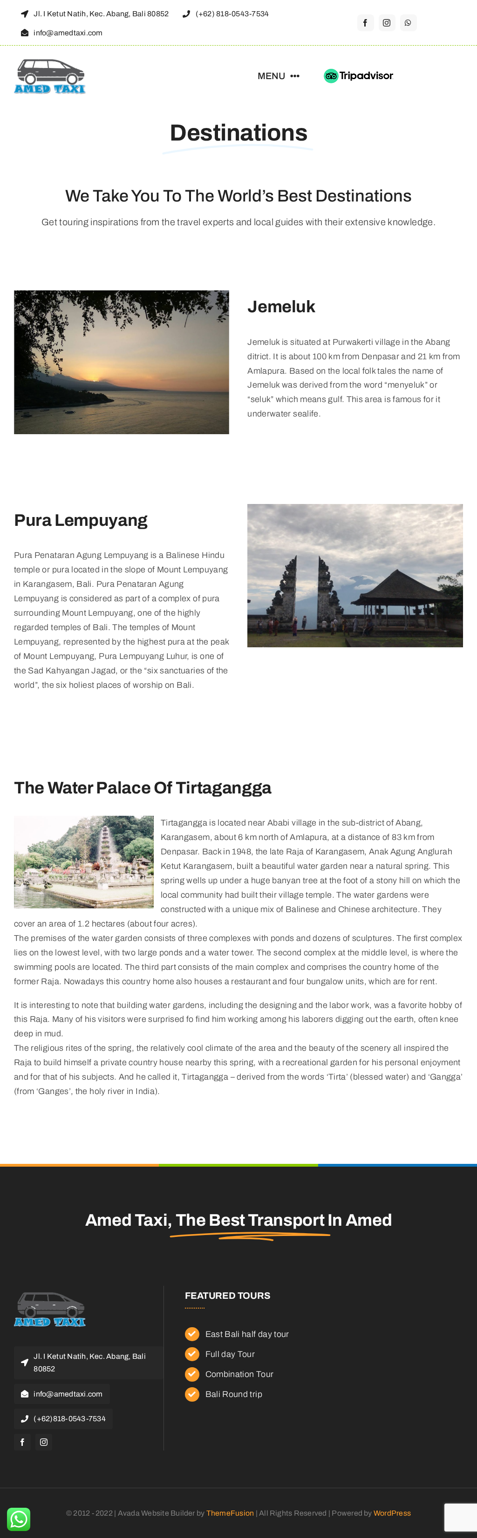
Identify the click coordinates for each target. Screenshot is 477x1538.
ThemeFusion (230, 1513)
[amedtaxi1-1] (50, 61)
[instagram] (387, 22)
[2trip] (359, 72)
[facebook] (365, 22)
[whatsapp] (408, 22)
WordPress (392, 1513)
